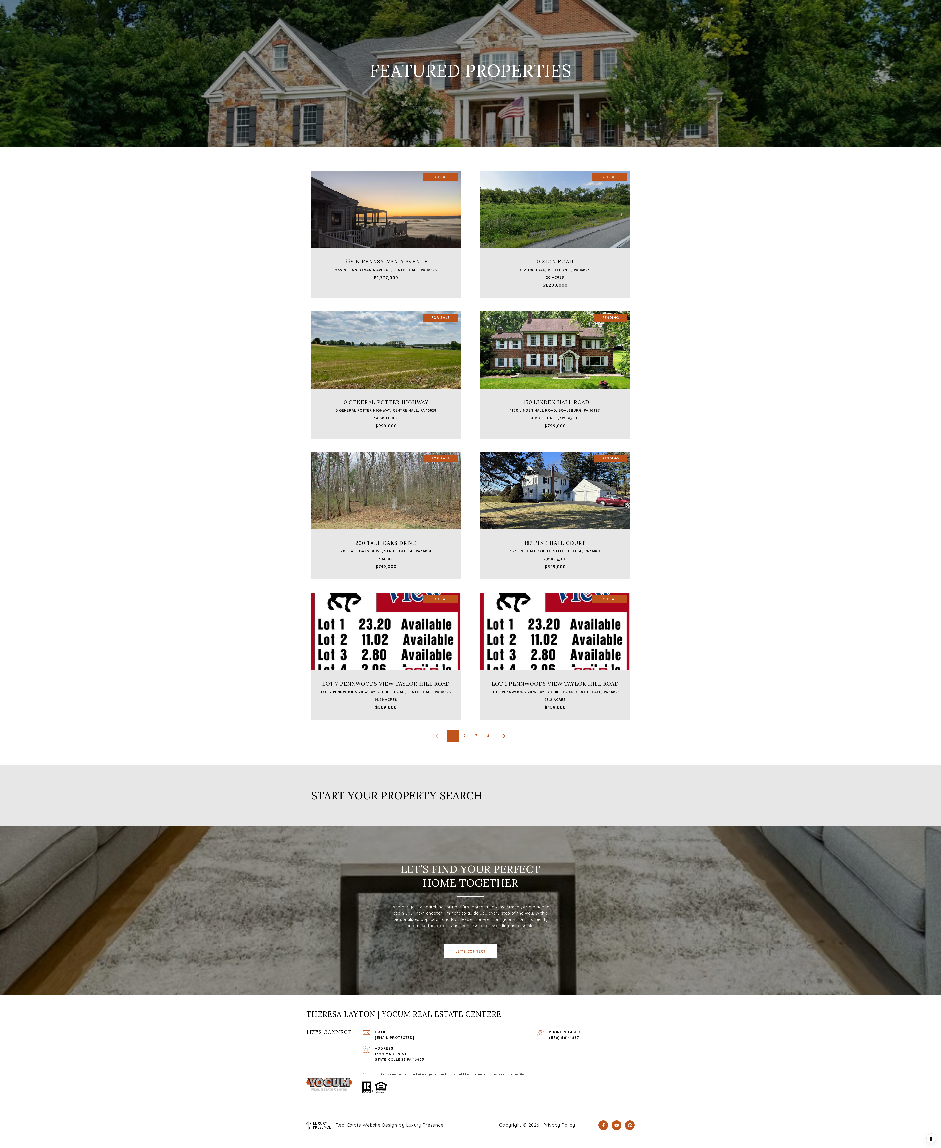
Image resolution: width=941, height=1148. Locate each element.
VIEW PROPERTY (386, 232)
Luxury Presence (425, 1125)
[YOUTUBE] (616, 1125)
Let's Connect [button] (470, 951)
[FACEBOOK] (603, 1125)
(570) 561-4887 (564, 1037)
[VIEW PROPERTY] (386, 227)
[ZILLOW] (630, 1125)
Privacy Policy (559, 1125)
